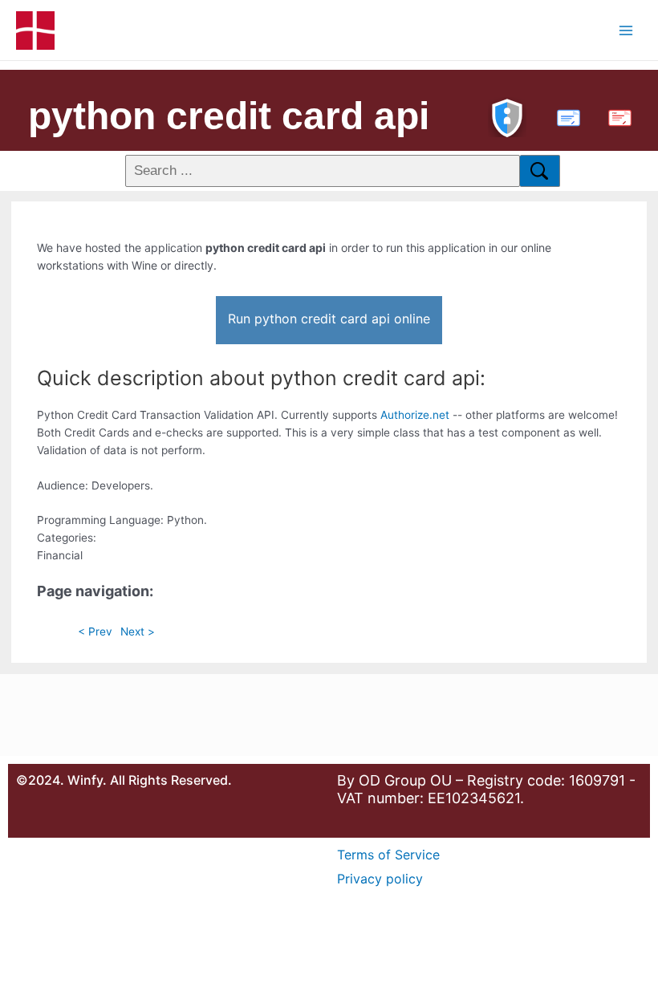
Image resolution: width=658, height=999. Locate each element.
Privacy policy (380, 879)
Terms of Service (388, 855)
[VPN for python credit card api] (507, 116)
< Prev (95, 631)
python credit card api (228, 116)
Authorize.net (414, 414)
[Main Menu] (626, 30)
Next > (137, 631)
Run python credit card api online (329, 319)
